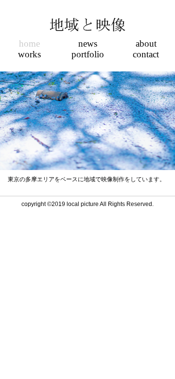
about (146, 44)
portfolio (87, 54)
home (29, 44)
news (87, 44)
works (29, 54)
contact (146, 54)
